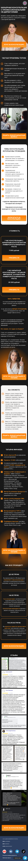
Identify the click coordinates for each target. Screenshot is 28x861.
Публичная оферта (7, 857)
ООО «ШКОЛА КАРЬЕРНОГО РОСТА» (10, 839)
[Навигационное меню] (25, 3)
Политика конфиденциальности (10, 855)
